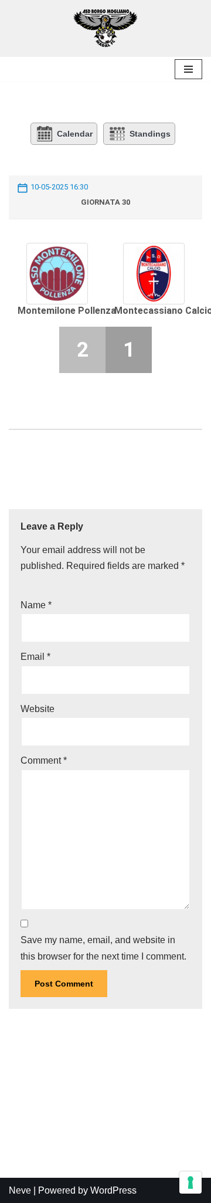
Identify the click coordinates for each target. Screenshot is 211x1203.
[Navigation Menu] (188, 69)
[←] (105, 28)
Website (38, 709)
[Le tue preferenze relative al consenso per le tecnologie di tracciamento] (190, 1182)
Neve (20, 1190)
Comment (44, 760)
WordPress (113, 1190)
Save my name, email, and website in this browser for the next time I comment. (103, 948)
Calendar (75, 133)
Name (36, 605)
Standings (150, 133)
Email (35, 657)
